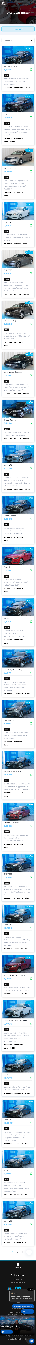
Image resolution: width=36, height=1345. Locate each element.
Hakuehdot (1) (18, 29)
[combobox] (18, 40)
